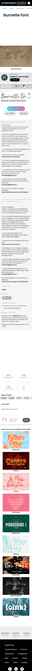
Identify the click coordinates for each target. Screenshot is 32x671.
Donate (8, 298)
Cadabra (16, 471)
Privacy (24, 658)
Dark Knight (16, 575)
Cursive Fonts (9, 654)
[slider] (16, 86)
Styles (11, 8)
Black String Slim (16, 596)
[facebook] (10, 669)
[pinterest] (22, 669)
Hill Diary (16, 554)
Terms (7, 662)
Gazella (16, 616)
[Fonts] (8, 3)
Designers (27, 635)
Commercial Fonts (11, 649)
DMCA (15, 662)
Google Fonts (22, 654)
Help (6, 658)
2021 (8, 375)
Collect (11, 113)
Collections (20, 8)
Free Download (18, 108)
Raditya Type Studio (19, 76)
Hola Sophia (16, 512)
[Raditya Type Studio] (5, 77)
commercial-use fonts (16, 636)
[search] (21, 3)
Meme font (16, 316)
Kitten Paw (16, 450)
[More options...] (29, 98)
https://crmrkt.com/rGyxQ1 (11, 157)
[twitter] (16, 669)
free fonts (5, 635)
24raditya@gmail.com (9, 175)
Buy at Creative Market (11, 308)
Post (26, 420)
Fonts (4, 8)
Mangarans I (16, 533)
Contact (15, 79)
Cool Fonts (23, 649)
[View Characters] (29, 94)
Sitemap (24, 662)
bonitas (16, 491)
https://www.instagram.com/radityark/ (15, 192)
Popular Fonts (9, 645)
